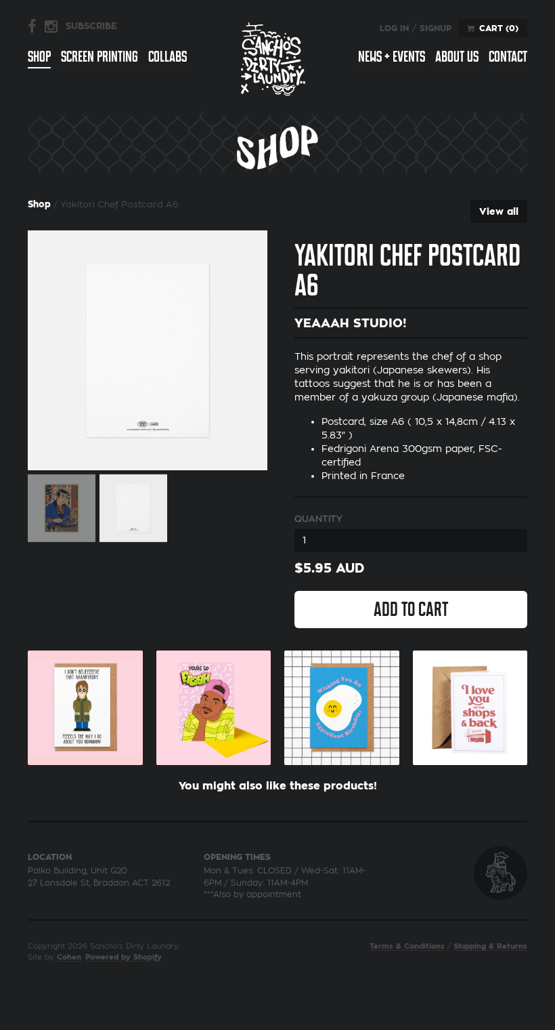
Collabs (167, 56)
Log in (394, 28)
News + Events (391, 56)
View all (498, 211)
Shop (39, 56)
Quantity (318, 518)
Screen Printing (99, 56)
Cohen (69, 957)
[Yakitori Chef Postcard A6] (147, 350)
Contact (508, 56)
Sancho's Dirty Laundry (273, 58)
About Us (457, 56)
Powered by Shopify (123, 957)
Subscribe (91, 26)
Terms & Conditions (407, 946)
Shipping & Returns (490, 946)
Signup (435, 28)
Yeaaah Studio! (350, 323)
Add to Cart (411, 609)
